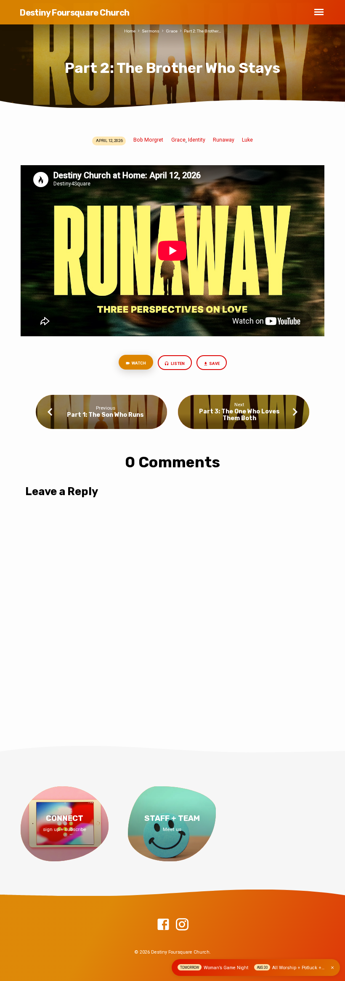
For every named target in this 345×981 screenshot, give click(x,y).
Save (214, 363)
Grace (172, 31)
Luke (247, 140)
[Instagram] (182, 925)
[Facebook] (163, 925)
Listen (177, 363)
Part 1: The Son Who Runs (105, 414)
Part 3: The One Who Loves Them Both (239, 415)
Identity (196, 140)
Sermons (150, 31)
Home (129, 31)
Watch (138, 363)
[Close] (332, 967)
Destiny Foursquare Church (74, 13)
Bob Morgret (148, 140)
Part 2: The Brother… (202, 31)
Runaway (223, 140)
